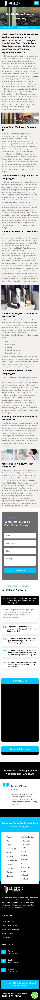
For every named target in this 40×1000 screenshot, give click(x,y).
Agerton (10, 837)
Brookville (10, 856)
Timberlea (26, 875)
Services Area (8, 933)
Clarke (9, 864)
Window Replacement (11, 929)
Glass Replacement (10, 925)
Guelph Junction (28, 837)
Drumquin (10, 876)
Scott (24, 871)
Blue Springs (11, 849)
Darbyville (10, 868)
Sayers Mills (27, 867)
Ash (8, 841)
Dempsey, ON (12, 971)
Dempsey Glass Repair (27, 983)
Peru (24, 863)
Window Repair (8, 921)
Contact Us (7, 937)
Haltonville (26, 841)
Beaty (9, 845)
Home (4, 27)
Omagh (25, 859)
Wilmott (25, 879)
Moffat (25, 855)
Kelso (25, 851)
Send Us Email (13, 962)
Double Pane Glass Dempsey (26, 27)
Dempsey (11, 27)
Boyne (9, 852)
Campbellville (12, 860)
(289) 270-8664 (13, 953)
